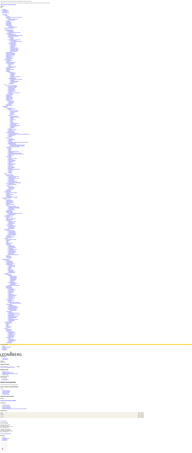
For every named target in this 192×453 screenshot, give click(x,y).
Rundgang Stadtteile (11, 246)
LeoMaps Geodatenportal (10, 263)
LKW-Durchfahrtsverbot (12, 308)
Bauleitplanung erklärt (11, 282)
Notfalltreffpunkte (11, 31)
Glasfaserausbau (9, 95)
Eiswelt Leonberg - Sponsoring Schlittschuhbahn (14, 17)
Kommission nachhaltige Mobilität (13, 314)
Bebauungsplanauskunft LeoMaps (13, 285)
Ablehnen (2, 6)
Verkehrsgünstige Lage (12, 332)
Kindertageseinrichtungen (10, 132)
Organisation (8, 68)
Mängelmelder (8, 55)
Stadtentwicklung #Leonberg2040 (13, 302)
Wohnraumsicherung (9, 58)
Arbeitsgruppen (12, 44)
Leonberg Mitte (10, 292)
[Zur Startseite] (21, 355)
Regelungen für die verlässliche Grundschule (17, 144)
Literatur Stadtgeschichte (10, 236)
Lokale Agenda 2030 (13, 51)
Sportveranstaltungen (11, 223)
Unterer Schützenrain (11, 297)
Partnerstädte (10, 103)
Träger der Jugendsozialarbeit (13, 181)
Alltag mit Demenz (11, 188)
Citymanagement (9, 342)
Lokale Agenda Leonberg (12, 43)
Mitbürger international (10, 56)
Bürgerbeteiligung (11, 300)
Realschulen (10, 140)
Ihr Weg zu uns (10, 130)
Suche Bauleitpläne (13, 279)
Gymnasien (10, 141)
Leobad (7, 217)
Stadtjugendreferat (11, 180)
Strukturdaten (10, 333)
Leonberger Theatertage (12, 214)
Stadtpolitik (8, 71)
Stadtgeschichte (6, 229)
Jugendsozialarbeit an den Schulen (13, 146)
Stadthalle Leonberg (9, 211)
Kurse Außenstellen (11, 167)
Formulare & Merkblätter (12, 66)
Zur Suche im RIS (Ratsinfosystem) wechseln (7, 367)
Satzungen (10, 128)
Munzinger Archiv (11, 154)
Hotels (7, 241)
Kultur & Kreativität (11, 161)
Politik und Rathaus (7, 59)
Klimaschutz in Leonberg (12, 87)
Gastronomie (8, 240)
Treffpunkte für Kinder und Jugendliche (14, 182)
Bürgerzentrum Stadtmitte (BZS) (13, 36)
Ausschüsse (12, 75)
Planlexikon (12, 280)
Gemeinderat (12, 73)
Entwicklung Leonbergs (10, 230)
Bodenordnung (8, 286)
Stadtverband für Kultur (12, 225)
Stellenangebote (8, 25)
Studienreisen (10, 159)
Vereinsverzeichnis (11, 226)
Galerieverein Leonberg (10, 202)
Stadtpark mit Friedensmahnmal (13, 254)
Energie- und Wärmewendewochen (14, 92)
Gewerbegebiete (11, 339)
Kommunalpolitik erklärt (12, 78)
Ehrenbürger (8, 235)
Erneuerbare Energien (11, 89)
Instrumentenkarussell (13, 116)
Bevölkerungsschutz (9, 30)
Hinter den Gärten (11, 291)
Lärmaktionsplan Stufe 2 (12, 305)
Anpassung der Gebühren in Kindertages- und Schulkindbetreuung (19, 134)
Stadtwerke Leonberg (7, 322)
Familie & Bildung (5, 106)
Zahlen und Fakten (9, 105)
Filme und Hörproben (13, 111)
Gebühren (10, 136)
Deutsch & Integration (11, 163)
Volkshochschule (9, 156)
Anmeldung (10, 135)
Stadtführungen (8, 256)
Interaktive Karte (13, 278)
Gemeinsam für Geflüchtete (10, 53)
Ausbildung (8, 61)
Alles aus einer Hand (11, 265)
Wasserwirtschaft (9, 326)
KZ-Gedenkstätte (11, 208)
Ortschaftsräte (12, 74)
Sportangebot (8, 220)
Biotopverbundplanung (12, 289)
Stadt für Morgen (9, 24)
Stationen (11, 38)
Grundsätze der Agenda (14, 50)
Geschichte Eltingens (11, 232)
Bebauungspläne (11, 269)
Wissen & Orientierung (12, 160)
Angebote (10, 115)
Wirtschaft (6, 328)
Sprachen (9, 162)
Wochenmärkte (8, 104)
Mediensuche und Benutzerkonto (13, 151)
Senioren (7, 185)
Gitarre (11, 120)
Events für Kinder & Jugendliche (11, 192)
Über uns (9, 109)
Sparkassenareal (10, 294)
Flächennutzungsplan (13, 283)
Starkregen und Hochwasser (12, 309)
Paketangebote (12, 127)
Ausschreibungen (9, 329)
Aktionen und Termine (12, 34)
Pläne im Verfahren (13, 277)
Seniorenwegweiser (11, 187)
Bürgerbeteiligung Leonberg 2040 (15, 303)
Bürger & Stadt (4, 14)
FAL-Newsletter (13, 42)
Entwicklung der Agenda (14, 48)
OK (1, 7)
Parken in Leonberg (9, 98)
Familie (5, 173)
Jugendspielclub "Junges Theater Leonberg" (15, 213)
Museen (7, 205)
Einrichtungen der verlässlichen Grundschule (17, 145)
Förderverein (12, 112)
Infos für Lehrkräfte (11, 131)
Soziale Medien (8, 23)
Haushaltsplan (10, 83)
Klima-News (10, 91)
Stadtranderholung (9, 196)
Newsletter (8, 20)
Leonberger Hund (11, 101)
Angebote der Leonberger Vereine (13, 176)
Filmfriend (10, 155)
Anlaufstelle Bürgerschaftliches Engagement (15, 35)
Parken (7, 325)
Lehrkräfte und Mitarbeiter (14, 110)
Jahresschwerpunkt (13, 45)
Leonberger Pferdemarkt (10, 204)
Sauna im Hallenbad (9, 219)
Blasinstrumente (12, 119)
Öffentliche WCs (9, 96)
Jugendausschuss (11, 179)
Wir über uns (10, 148)
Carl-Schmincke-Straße (12, 247)
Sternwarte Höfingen (11, 209)
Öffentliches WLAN (9, 97)
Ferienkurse (8, 195)
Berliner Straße (10, 290)
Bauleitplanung (8, 274)
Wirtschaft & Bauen (5, 259)
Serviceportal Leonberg (10, 63)
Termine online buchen (10, 67)
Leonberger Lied (11, 102)
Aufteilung (10, 267)
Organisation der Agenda (14, 49)
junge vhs (9, 165)
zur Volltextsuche (5, 10)
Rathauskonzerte (9, 210)
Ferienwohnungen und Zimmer (11, 239)
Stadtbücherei (8, 147)
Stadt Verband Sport (11, 227)
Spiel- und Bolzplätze (9, 194)
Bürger (5, 28)
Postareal (9, 293)
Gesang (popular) (13, 124)
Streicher (11, 118)
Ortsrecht (7, 70)
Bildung (5, 107)
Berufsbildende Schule (12, 143)
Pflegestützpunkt (9, 190)
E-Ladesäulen (10, 312)
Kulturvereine (8, 203)
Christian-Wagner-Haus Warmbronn (14, 207)
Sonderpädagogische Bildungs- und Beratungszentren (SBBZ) (18, 142)
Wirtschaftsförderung (9, 337)
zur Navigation (4, 11)
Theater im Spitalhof (9, 212)
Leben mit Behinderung (10, 183)
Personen (9, 65)
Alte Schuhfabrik (11, 288)
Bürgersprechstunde (9, 52)
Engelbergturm (10, 248)
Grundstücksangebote (9, 261)
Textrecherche (12, 77)
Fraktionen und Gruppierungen (15, 76)
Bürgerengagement (9, 33)
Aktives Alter (10, 186)
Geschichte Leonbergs (11, 231)
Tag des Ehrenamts (9, 201)
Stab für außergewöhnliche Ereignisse (14, 32)
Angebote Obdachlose (9, 29)
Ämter (9, 64)
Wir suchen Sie (10, 26)
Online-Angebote (11, 166)
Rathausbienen (10, 93)
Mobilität (9, 301)
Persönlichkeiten (9, 237)
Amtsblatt (7, 16)
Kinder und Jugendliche (10, 175)
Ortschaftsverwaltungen (10, 69)
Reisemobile (8, 243)
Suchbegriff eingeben (3, 366)
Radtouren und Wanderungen (11, 218)
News (9, 338)
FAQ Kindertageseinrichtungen (13, 133)
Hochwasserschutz (13, 310)
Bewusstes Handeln (11, 88)
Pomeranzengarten (11, 252)
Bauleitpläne (10, 275)
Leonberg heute (10, 100)
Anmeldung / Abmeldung (12, 129)
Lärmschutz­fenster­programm (12, 307)
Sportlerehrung (10, 222)
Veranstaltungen (10, 152)
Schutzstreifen (10, 321)
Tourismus (6, 238)
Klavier (11, 121)
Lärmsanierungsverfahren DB (13, 306)
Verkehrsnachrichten (11, 19)
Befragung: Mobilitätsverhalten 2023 (14, 313)
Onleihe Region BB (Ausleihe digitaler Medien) (16, 153)
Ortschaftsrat (12, 82)
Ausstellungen (8, 199)
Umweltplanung (9, 304)
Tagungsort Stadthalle (11, 334)
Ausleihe (9, 150)
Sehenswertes (8, 244)
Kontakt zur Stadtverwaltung (11, 62)
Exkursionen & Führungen (12, 158)
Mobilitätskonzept (11, 315)
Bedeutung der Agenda (14, 47)
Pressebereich (8, 21)
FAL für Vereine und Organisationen (16, 41)
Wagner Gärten (10, 298)
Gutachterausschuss (9, 262)
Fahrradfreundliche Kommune (13, 319)
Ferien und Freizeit (7, 191)
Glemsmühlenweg (11, 250)
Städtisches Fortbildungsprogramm (13, 169)
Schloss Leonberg (11, 253)
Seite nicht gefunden (5, 379)
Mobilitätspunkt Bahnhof (12, 317)
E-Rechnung (8, 330)
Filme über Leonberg (9, 94)
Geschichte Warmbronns (12, 234)
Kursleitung (10, 172)
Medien (9, 149)
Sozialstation (8, 189)
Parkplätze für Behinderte (12, 184)
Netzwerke (10, 341)
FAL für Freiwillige (13, 40)
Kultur (5, 198)
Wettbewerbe (12, 114)
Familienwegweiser (9, 174)
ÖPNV (7, 324)
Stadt (5, 84)
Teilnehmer (12, 37)
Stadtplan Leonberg (11, 336)
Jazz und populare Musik (14, 123)
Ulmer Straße (10, 296)
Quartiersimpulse (9, 22)
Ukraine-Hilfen (8, 57)
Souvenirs (8, 255)
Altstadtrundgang (11, 245)
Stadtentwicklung (9, 287)
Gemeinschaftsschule (11, 139)
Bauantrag (10, 268)
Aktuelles (5, 15)
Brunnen (7, 323)
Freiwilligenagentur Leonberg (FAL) (14, 39)
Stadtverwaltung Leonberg (8, 400)
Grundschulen (10, 138)
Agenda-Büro (12, 46)
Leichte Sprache (5, 358)
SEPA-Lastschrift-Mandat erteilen (5, 433)
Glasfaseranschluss (9, 260)
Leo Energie (8, 327)
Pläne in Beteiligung (13, 276)
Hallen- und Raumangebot (10, 54)
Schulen (7, 137)
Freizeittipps (8, 193)
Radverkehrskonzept (11, 320)
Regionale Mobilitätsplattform (13, 316)
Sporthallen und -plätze (12, 221)
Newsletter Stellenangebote (12, 27)
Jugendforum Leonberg (12, 177)
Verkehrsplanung (9, 311)
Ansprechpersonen (9, 60)
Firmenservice (10, 168)
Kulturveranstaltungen (9, 200)
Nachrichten (8, 18)
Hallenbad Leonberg (9, 216)
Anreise (9, 258)
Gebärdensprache (5, 359)
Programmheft (10, 170)
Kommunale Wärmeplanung (12, 86)
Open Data (12, 281)
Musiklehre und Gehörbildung (15, 125)
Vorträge (9, 157)
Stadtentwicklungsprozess (12, 295)
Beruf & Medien (11, 164)
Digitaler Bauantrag (11, 272)
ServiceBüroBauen (9, 264)
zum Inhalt (4, 9)
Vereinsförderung (11, 228)
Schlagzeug (12, 122)
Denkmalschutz (10, 270)
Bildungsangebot (11, 335)
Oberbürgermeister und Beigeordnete (16, 79)
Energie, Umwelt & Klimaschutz (11, 85)
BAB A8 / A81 (10, 318)
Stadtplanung (6, 273)
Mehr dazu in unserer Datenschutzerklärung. (8, 4)
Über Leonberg (8, 257)
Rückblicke (12, 113)
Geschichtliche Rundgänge (12, 249)
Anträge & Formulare (11, 266)
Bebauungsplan (12, 284)
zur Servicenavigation (5, 12)
